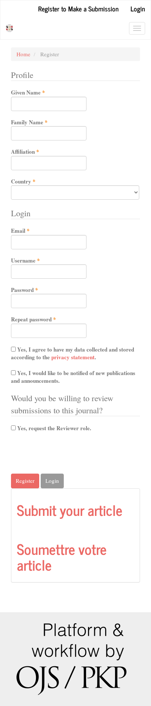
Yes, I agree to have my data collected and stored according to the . (72, 353)
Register (25, 480)
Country (34, 181)
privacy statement (73, 357)
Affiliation (36, 152)
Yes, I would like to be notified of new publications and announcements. (73, 377)
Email (31, 231)
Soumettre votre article (62, 556)
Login (137, 8)
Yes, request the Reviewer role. (53, 428)
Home (23, 54)
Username (36, 260)
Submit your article (69, 509)
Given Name (39, 92)
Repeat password (44, 319)
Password (35, 290)
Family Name (40, 122)
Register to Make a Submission (78, 8)
